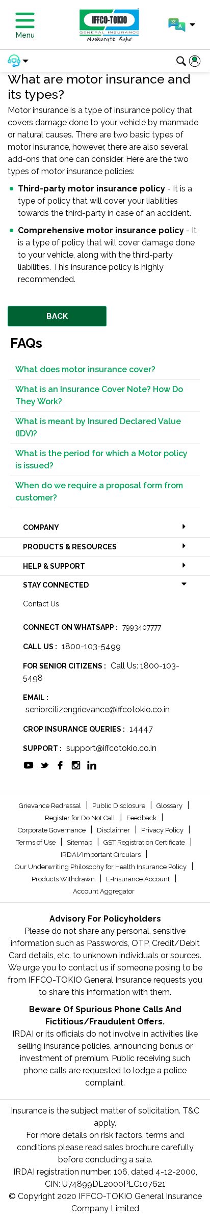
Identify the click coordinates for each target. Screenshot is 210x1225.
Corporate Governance (52, 830)
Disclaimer (114, 830)
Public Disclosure (119, 806)
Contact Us (41, 604)
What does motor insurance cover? (85, 369)
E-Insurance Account (138, 879)
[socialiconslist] (28, 764)
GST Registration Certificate (145, 842)
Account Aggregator (104, 891)
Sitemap (80, 842)
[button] (181, 25)
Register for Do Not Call (81, 818)
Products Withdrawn (64, 879)
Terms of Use (36, 842)
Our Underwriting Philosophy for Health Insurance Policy (101, 867)
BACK (57, 316)
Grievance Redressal (51, 806)
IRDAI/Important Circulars (101, 854)
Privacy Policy (163, 830)
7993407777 (141, 627)
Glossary (170, 806)
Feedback (142, 818)
